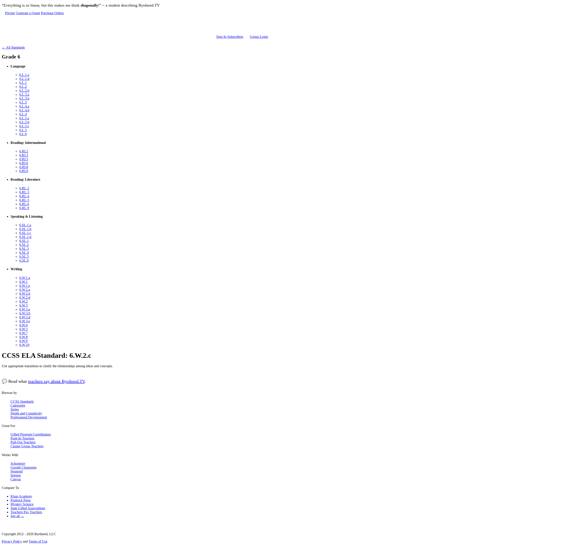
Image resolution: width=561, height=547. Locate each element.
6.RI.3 (23, 155)
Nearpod (17, 471)
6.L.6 (23, 134)
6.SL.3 (24, 249)
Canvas (16, 479)
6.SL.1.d (25, 237)
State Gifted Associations (28, 508)
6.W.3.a (24, 309)
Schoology (18, 463)
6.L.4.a (24, 106)
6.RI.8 (23, 167)
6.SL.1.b (25, 229)
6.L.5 (23, 130)
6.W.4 (23, 325)
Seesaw (16, 475)
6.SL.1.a (25, 225)
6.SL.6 (24, 260)
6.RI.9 (23, 171)
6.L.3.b (24, 98)
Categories (18, 405)
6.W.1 (23, 282)
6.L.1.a (24, 75)
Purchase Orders (52, 13)
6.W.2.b (24, 293)
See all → (17, 516)
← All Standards (13, 47)
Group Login (259, 37)
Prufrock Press (21, 500)
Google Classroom (23, 467)
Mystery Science (22, 504)
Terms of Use (38, 541)
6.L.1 (23, 83)
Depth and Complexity (26, 413)
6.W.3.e (24, 321)
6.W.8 (23, 337)
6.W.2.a (24, 289)
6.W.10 (24, 345)
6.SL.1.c (25, 233)
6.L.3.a (24, 94)
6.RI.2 (23, 151)
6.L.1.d (24, 79)
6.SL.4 (24, 252)
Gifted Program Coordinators (31, 434)
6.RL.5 (24, 200)
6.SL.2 (24, 245)
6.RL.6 (24, 204)
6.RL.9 (24, 208)
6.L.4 (23, 114)
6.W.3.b (24, 313)
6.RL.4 (24, 196)
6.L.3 (23, 102)
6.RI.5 (23, 159)
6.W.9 (23, 341)
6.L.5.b (24, 122)
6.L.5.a (24, 118)
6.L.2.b (24, 90)
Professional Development (29, 417)
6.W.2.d (24, 297)
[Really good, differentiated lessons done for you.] (136, 25)
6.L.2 (23, 86)
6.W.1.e (24, 286)
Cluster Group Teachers (27, 446)
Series (15, 409)
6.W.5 (23, 329)
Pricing (10, 13)
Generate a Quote (28, 13)
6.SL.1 (24, 241)
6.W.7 (23, 333)
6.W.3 (23, 305)
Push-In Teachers (22, 438)
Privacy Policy (12, 541)
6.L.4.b (24, 110)
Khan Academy (21, 496)
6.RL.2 (24, 188)
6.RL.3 (24, 192)
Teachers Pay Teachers (26, 512)
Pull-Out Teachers (23, 442)
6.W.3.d (24, 317)
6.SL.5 (24, 256)
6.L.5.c (24, 126)
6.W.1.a (24, 278)
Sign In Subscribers (229, 37)
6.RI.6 (23, 163)
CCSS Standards (22, 401)
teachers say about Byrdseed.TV (56, 381)
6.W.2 (23, 301)
